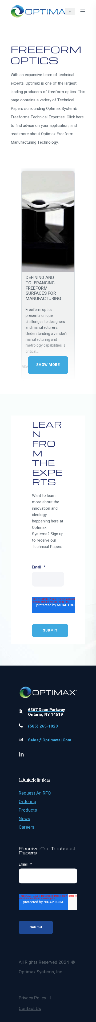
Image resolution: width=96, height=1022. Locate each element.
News (24, 819)
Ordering (27, 802)
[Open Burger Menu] (82, 11)
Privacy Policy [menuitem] (32, 998)
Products (28, 810)
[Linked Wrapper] (48, 679)
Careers (26, 827)
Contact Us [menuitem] (30, 1008)
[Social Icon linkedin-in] (21, 754)
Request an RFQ (35, 793)
